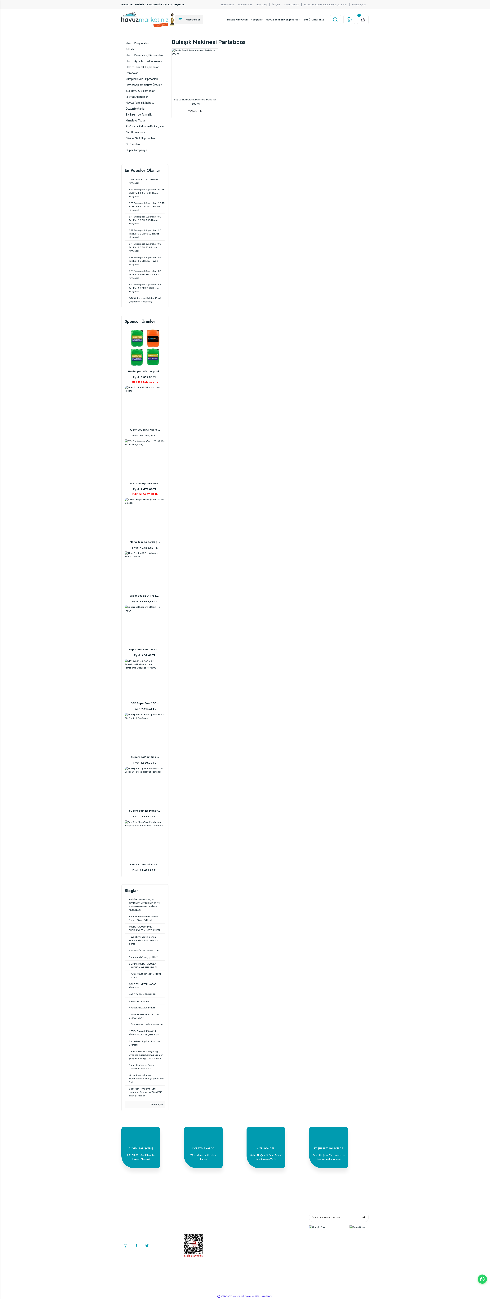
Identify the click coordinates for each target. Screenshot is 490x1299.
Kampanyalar (359, 4)
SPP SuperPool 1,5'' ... (145, 703)
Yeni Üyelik (189, 1215)
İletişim (276, 4)
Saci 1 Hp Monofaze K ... (145, 864)
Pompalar (257, 19)
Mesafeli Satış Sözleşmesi (281, 1215)
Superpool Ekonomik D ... (145, 649)
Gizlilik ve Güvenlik (277, 1221)
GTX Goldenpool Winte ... (145, 483)
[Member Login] (349, 19)
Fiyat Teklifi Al (291, 4)
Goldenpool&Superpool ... (145, 371)
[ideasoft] (225, 1296)
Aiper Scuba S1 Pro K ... (144, 595)
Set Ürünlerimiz (314, 19)
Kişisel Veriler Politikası (279, 1232)
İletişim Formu (233, 1221)
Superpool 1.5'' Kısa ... (145, 757)
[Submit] (364, 1217)
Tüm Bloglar (156, 1104)
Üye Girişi (189, 1221)
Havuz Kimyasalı (237, 19)
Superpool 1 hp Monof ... (145, 810)
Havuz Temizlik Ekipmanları (283, 19)
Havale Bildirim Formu (238, 1226)
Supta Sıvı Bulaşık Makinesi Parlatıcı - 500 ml (195, 101)
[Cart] (363, 19)
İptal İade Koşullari (277, 1226)
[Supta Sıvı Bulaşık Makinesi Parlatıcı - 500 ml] (195, 72)
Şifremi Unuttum (193, 1232)
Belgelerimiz (245, 4)
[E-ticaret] (244, 1296)
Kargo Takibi (232, 1232)
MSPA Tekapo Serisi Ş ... (145, 542)
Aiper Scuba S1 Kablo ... (145, 429)
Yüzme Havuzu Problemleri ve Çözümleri (325, 4)
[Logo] (148, 19)
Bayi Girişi (261, 4)
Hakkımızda (227, 4)
